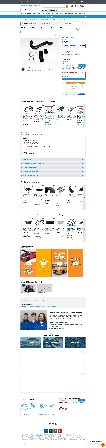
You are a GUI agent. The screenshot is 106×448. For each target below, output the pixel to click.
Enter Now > (58, 16)
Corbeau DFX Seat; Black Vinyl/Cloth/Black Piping (71, 197)
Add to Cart (76, 83)
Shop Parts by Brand (24, 404)
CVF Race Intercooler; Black (28, 229)
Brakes (33, 13)
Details (44, 1)
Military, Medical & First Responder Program (33, 408)
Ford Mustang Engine (38, 300)
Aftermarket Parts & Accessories (27, 306)
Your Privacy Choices (70, 443)
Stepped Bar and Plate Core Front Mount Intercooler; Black (49, 230)
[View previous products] (21, 116)
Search (67, 6)
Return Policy (32, 403)
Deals (22, 13)
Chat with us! (32, 406)
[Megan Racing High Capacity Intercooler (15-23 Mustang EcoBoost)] (82, 222)
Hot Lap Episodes (23, 402)
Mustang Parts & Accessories (27, 300)
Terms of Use (32, 411)
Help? (84, 79)
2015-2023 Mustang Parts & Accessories (28, 19)
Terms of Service (66, 444)
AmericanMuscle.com (30, 5)
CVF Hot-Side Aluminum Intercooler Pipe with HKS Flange (39, 117)
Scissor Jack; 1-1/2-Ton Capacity (82, 196)
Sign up (82, 400)
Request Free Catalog (24, 408)
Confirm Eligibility (66, 52)
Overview (41, 399)
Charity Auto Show (43, 405)
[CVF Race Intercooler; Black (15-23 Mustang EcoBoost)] (28, 222)
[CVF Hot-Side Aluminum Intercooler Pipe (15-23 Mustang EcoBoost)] (61, 109)
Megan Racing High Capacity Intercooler (82, 229)
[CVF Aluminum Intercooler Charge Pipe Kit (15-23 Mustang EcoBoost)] (28, 109)
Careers (41, 404)
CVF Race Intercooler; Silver (60, 229)
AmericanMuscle (42, 427)
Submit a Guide (43, 403)
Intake (57, 13)
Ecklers (65, 427)
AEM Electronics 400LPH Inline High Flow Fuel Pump (39, 197)
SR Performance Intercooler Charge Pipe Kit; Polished (49, 117)
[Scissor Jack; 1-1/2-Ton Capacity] (82, 189)
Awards (41, 400)
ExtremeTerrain (59, 427)
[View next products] (84, 116)
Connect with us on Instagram (66, 409)
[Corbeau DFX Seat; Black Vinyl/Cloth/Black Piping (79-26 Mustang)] (71, 189)
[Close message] (85, 16)
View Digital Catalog (24, 409)
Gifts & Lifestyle (27, 13)
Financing (22, 405)
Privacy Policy (77, 67)
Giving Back (42, 402)
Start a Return (32, 402)
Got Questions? (33, 404)
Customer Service (33, 405)
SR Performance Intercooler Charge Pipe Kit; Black (82, 117)
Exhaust (48, 13)
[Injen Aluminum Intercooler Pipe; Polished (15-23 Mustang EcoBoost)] (71, 109)
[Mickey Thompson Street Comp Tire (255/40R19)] (50, 189)
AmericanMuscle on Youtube (63, 409)
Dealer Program (43, 406)
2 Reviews (71, 37)
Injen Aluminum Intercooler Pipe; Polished (71, 116)
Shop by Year (22, 403)
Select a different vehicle (67, 79)
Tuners (76, 13)
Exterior (52, 13)
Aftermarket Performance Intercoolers (53, 306)
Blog (21, 407)
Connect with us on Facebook (60, 409)
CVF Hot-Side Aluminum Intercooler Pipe (60, 116)
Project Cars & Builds (24, 399)
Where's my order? (33, 401)
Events (21, 400)
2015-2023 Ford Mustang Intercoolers (58, 19)
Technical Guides (23, 406)
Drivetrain (38, 13)
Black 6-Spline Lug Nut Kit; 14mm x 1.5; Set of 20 (28, 197)
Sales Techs (42, 407)
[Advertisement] (53, 362)
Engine (43, 13)
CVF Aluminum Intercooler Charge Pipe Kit (28, 117)
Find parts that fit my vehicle (26, 32)
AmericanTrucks (51, 427)
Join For (81, 93)
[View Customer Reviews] (65, 37)
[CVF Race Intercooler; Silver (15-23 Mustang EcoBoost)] (61, 222)
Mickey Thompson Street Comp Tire (50, 197)
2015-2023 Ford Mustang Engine (43, 19)
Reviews (41, 408)
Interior (61, 13)
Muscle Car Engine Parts (40, 306)
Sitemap (54, 443)
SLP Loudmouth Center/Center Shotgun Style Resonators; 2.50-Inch (60, 198)
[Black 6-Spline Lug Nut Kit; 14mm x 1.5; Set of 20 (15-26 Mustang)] (28, 189)
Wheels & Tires (82, 13)
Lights (65, 13)
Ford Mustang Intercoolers (48, 300)
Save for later (74, 86)
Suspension (70, 13)
